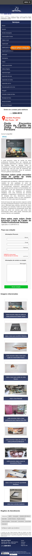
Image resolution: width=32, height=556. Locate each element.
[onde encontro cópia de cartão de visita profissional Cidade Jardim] (16, 306)
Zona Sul (4, 524)
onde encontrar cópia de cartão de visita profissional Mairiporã (16, 440)
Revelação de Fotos (6, 98)
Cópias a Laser (5, 40)
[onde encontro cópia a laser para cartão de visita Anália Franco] (16, 347)
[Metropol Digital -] (16, 8)
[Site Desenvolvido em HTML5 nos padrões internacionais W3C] (13, 554)
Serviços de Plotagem (7, 105)
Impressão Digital (6, 72)
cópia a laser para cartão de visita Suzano (16, 378)
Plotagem (4, 90)
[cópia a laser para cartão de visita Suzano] (16, 368)
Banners (4, 29)
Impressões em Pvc (6, 83)
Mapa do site (24, 545)
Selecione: (4, 516)
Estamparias (5, 58)
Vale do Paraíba (6, 521)
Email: (27, 242)
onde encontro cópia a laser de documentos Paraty (16, 462)
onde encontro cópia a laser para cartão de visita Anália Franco (16, 356)
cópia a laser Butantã (16, 398)
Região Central (20, 518)
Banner (3, 25)
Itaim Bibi (4, 518)
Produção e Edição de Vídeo (8, 94)
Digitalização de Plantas (7, 51)
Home (22, 540)
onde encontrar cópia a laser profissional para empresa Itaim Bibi (15, 419)
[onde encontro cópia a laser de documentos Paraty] (16, 452)
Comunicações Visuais (7, 36)
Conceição (15, 516)
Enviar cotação (16, 286)
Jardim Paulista (12, 518)
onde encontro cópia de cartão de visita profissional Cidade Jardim (16, 315)
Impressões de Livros (7, 76)
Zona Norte (21, 521)
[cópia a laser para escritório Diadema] (16, 327)
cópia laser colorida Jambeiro (15, 504)
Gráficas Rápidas (6, 69)
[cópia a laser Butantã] (16, 390)
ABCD (10, 516)
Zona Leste (14, 521)
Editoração (4, 54)
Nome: (27, 237)
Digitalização (5, 43)
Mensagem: (23, 263)
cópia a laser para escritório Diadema (16, 336)
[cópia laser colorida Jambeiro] (16, 495)
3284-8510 (7, 14)
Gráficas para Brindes (7, 65)
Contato (23, 543)
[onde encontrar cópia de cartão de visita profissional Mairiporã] (16, 431)
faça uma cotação (20, 48)
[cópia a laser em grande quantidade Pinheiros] (16, 474)
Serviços (15, 22)
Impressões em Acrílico (7, 79)
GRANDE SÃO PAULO (25, 516)
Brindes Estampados (7, 33)
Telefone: (26, 247)
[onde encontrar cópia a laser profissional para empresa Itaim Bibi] (16, 410)
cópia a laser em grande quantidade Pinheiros (15, 483)
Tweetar (4, 136)
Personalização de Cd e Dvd (8, 87)
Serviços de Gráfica (6, 101)
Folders (3, 61)
